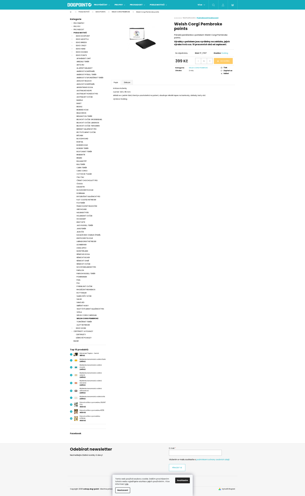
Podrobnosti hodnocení (207, 18)
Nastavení (122, 490)
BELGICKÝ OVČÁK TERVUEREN (88, 126)
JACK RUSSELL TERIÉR (85, 225)
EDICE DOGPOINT (83, 36)
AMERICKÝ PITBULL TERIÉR (86, 74)
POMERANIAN (82, 277)
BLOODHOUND (82, 138)
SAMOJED (80, 302)
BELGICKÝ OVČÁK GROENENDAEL (89, 119)
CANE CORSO (82, 171)
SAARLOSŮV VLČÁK (84, 296)
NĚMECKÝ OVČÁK (83, 264)
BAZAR (76, 341)
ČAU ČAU (80, 177)
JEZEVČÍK (80, 232)
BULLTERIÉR (81, 164)
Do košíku (225, 61)
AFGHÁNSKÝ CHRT (84, 58)
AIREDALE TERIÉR (83, 61)
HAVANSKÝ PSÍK (83, 212)
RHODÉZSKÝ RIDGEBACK (86, 289)
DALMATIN (81, 187)
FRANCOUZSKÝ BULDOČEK (87, 206)
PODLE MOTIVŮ (80, 33)
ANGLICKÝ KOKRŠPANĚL (86, 84)
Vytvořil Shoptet (228, 489)
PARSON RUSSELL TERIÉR (86, 273)
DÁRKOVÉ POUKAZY (84, 338)
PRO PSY (77, 26)
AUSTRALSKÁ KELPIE (84, 90)
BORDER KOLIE (82, 145)
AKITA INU (80, 65)
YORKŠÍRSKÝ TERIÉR (84, 321)
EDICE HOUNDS (82, 52)
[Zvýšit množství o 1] (210, 61)
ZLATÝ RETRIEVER (83, 325)
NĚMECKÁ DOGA (83, 254)
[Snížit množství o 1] (198, 61)
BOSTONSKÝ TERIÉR (84, 151)
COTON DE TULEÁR (84, 174)
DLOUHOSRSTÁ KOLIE (85, 190)
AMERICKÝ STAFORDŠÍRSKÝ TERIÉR (90, 77)
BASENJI (80, 100)
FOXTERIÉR (81, 203)
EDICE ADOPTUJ (82, 39)
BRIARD (79, 158)
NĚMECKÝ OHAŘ (83, 261)
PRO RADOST (79, 29)
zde (126, 484)
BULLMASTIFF (82, 161)
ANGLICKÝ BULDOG (84, 81)
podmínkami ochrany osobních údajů (212, 459)
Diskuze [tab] (127, 82)
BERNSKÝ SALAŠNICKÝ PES (86, 129)
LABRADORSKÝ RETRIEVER (86, 241)
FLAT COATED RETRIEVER (86, 200)
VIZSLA (79, 312)
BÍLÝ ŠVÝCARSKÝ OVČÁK (86, 132)
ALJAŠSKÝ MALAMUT (85, 68)
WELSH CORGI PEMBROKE (87, 318)
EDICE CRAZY (81, 45)
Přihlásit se (177, 467)
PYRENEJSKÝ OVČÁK (84, 286)
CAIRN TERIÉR (82, 167)
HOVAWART (81, 219)
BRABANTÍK (81, 154)
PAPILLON (80, 270)
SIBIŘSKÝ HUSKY (83, 305)
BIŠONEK (80, 135)
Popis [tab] (116, 82)
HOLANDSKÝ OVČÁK (84, 216)
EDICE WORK (81, 328)
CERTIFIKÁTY (81, 334)
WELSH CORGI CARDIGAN (87, 315)
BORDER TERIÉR (82, 148)
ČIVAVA (80, 183)
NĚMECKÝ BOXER (83, 257)
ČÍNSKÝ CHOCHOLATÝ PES (87, 180)
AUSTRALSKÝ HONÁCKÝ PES (87, 93)
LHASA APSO (81, 248)
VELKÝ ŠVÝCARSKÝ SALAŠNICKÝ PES (90, 309)
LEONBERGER (82, 244)
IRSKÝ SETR (81, 222)
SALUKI (79, 299)
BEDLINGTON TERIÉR (84, 116)
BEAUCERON (81, 113)
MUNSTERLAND (82, 251)
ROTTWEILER (82, 293)
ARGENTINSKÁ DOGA (85, 87)
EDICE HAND (80, 49)
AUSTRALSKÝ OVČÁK (85, 97)
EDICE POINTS (81, 55)
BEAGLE (79, 106)
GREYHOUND (82, 209)
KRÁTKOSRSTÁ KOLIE (85, 238)
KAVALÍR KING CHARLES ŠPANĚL (89, 235)
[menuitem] (102, 5)
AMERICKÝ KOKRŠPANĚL (86, 71)
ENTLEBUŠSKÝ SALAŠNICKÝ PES (88, 196)
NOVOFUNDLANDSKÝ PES (86, 267)
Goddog (224, 53)
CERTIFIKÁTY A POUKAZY (83, 331)
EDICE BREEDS (81, 42)
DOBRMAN (81, 193)
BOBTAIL (80, 142)
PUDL (79, 280)
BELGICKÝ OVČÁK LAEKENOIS (88, 122)
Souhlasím (182, 480)
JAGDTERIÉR (81, 228)
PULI (78, 283)
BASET (79, 103)
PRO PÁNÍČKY (79, 23)
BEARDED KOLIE (82, 110)
